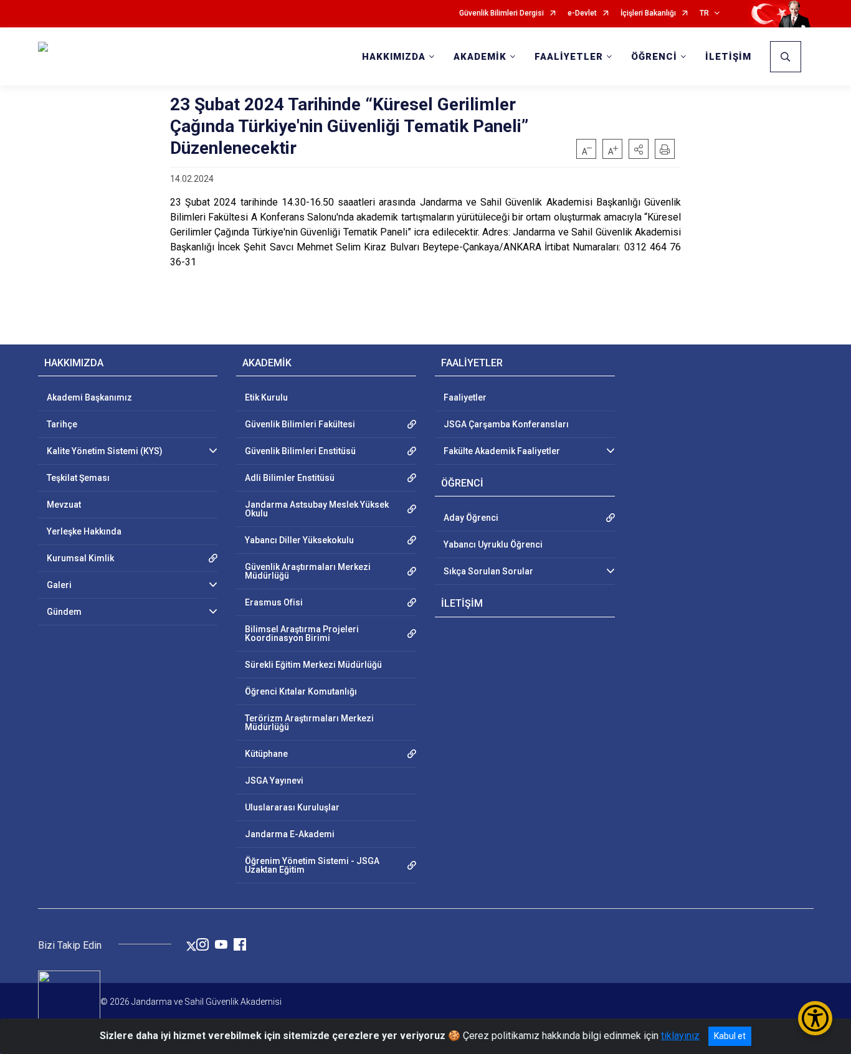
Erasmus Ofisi (274, 602)
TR (704, 13)
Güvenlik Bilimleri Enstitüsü (300, 451)
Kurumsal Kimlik (80, 558)
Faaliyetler (465, 397)
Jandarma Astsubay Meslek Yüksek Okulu (317, 509)
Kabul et (730, 1036)
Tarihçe (62, 424)
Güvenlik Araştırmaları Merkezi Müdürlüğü (308, 571)
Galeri (59, 585)
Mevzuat (64, 505)
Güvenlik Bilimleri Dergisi (501, 13)
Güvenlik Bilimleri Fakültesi (300, 424)
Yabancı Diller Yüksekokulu (299, 540)
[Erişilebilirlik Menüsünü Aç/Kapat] (815, 1018)
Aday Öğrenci (471, 518)
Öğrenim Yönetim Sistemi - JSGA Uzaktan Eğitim (312, 865)
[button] (639, 149)
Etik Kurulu (266, 397)
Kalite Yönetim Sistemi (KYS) (105, 451)
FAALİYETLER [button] (569, 56)
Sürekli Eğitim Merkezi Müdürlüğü (313, 665)
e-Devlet (582, 13)
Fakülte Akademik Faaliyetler (502, 451)
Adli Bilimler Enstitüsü (290, 478)
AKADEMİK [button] (480, 56)
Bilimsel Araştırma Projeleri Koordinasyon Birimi (302, 633)
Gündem (64, 612)
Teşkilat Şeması (78, 478)
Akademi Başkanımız (89, 397)
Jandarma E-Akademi (290, 834)
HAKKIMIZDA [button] (394, 56)
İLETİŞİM (728, 56)
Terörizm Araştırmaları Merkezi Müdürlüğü (309, 722)
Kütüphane (266, 754)
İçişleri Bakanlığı (648, 13)
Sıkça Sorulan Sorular (488, 571)
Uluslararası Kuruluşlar (292, 807)
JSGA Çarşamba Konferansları (506, 424)
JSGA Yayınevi (274, 781)
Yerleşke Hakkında (84, 531)
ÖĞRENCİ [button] (654, 56)
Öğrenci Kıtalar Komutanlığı (301, 691)
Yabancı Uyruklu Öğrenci (493, 544)
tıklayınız (680, 1036)
